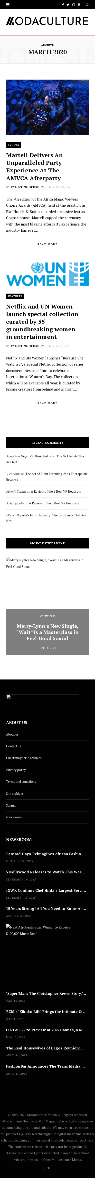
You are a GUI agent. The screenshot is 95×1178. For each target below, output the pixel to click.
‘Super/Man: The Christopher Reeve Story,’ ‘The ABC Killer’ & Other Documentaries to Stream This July (47, 993)
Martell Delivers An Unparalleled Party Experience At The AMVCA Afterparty (34, 166)
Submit (11, 805)
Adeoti (11, 456)
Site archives (15, 793)
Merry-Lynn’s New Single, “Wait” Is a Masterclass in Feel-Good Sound (47, 632)
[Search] (87, 4)
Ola (8, 515)
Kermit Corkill (16, 491)
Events (13, 145)
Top (48, 1168)
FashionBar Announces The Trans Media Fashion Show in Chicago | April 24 (47, 1066)
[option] (47, 606)
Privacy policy (16, 770)
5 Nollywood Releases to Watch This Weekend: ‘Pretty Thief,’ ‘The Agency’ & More (47, 871)
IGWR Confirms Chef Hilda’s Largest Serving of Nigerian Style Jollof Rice (47, 890)
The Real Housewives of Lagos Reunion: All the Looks (47, 1048)
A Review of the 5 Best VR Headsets (56, 491)
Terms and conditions (21, 781)
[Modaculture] (47, 22)
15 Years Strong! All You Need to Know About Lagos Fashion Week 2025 (47, 908)
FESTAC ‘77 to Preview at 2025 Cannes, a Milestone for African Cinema (47, 1029)
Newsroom (14, 817)
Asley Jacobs (15, 503)
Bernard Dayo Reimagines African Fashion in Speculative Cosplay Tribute (47, 853)
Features (15, 296)
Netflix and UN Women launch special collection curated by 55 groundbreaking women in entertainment (42, 321)
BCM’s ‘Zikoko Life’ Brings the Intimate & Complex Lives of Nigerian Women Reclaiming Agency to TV (47, 1011)
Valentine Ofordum (28, 187)
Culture (47, 616)
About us (12, 734)
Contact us (13, 746)
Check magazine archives (24, 758)
